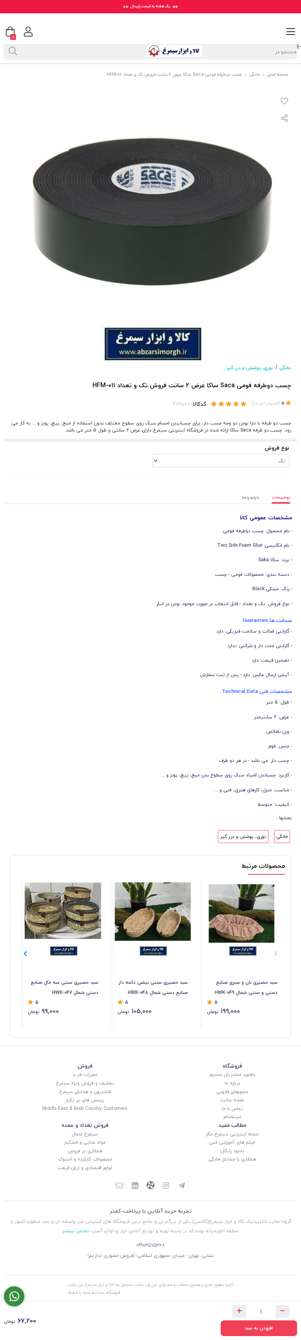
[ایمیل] (119, 1186)
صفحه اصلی (277, 74)
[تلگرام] (182, 1186)
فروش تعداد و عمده (85, 1125)
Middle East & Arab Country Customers (84, 1108)
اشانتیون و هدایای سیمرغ (85, 1092)
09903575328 (150, 1245)
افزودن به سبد (259, 1328)
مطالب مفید (232, 1125)
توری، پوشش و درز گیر (250, 368)
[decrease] (282, 1311)
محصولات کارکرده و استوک (85, 1159)
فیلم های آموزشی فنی (232, 1142)
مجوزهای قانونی (232, 1092)
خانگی (254, 74)
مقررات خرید (85, 1074)
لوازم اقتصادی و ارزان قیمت (85, 1168)
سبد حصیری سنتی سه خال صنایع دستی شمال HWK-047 (64, 987)
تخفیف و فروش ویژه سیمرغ (85, 1083)
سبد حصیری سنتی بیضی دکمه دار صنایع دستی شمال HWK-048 (153, 987)
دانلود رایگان (232, 1151)
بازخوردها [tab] (250, 497)
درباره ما (232, 1083)
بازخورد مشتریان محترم (232, 1074)
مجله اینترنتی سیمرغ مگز (232, 1134)
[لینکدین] (135, 1186)
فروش (85, 1066)
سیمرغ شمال (85, 1134)
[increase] (239, 1311)
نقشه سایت (232, 1100)
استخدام (232, 1117)
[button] (25, 954)
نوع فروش (277, 448)
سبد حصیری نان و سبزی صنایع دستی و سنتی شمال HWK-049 (246, 987)
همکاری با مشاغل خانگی (232, 1159)
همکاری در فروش (85, 1151)
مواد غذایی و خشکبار (85, 1142)
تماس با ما (232, 1108)
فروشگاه (232, 1066)
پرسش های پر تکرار (84, 1100)
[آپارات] (150, 1186)
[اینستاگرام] (166, 1186)
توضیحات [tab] (281, 497)
